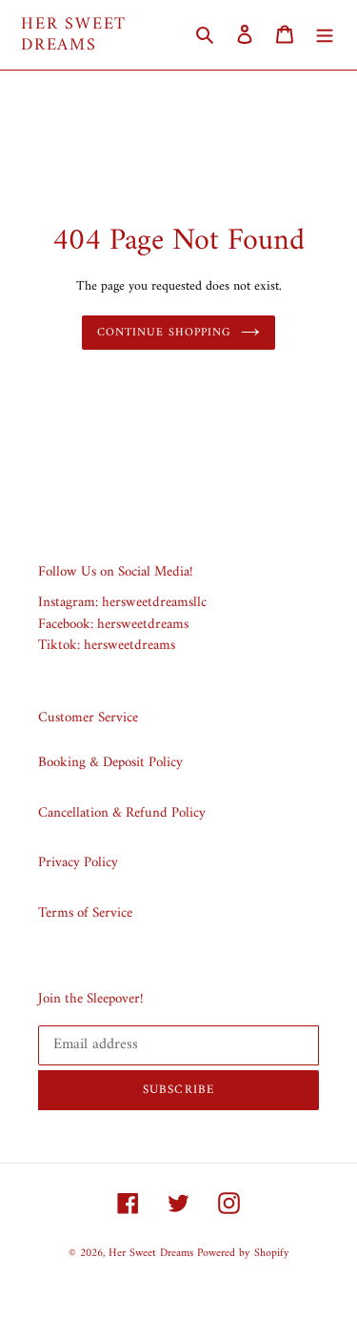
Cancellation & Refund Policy (122, 813)
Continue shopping (164, 332)
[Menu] (325, 34)
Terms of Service (85, 913)
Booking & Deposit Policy (110, 763)
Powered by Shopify (243, 1254)
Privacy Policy (78, 863)
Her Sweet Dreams (74, 34)
